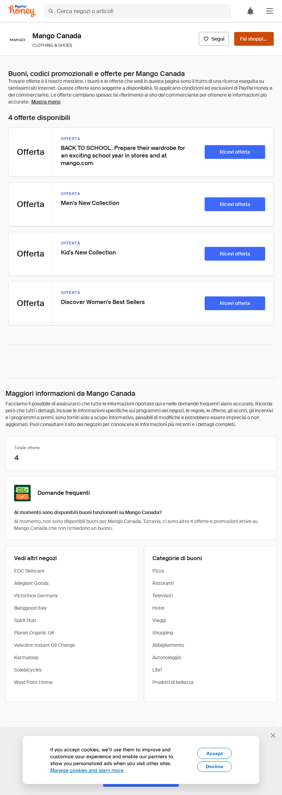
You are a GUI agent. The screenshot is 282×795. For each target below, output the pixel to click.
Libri (157, 670)
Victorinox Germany (36, 595)
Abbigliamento (168, 645)
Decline (214, 766)
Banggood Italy (30, 608)
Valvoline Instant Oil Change (44, 645)
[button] (269, 11)
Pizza (158, 571)
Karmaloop (26, 657)
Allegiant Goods (31, 583)
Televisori (162, 595)
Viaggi (159, 620)
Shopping (162, 633)
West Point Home (33, 682)
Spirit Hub (25, 620)
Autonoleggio (166, 657)
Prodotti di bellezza (173, 682)
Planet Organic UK (34, 633)
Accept (214, 753)
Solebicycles (28, 670)
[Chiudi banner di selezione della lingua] (273, 735)
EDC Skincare (29, 571)
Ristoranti (163, 583)
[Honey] (22, 11)
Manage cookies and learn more (86, 770)
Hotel (158, 608)
